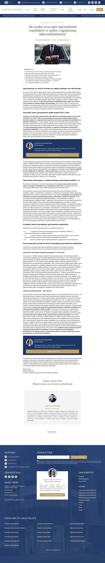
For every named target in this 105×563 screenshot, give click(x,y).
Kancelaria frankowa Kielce (76, 528)
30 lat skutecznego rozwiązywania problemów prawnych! (19, 15)
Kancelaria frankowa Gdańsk (77, 523)
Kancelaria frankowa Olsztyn (11, 536)
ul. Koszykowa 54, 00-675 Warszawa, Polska (18, 467)
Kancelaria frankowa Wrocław (12, 545)
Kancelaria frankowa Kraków (11, 532)
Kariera (92, 9)
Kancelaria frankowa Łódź (76, 532)
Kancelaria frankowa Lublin (44, 532)
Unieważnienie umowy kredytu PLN (87, 490)
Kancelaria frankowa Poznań (77, 536)
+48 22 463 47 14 (81, 2)
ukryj (33, 69)
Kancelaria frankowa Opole (44, 536)
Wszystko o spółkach (63, 40)
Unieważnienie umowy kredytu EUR (87, 495)
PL (6, 2)
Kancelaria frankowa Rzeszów (12, 540)
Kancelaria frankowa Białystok (12, 523)
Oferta (80, 507)
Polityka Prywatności (84, 478)
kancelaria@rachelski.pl (51, 2)
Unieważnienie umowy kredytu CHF (87, 492)
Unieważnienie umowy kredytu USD (87, 497)
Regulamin (81, 476)
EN (10, 2)
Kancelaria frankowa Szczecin (44, 540)
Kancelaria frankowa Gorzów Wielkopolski (15, 528)
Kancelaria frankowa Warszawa (77, 540)
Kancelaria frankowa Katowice (44, 528)
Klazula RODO (82, 481)
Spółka (54, 40)
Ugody (62, 9)
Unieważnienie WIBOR (84, 500)
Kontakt (100, 9)
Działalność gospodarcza (43, 40)
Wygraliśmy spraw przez (30, 2)
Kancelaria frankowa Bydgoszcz (45, 523)
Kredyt (35, 9)
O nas (80, 505)
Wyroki (79, 9)
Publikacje (81, 502)
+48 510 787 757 (67, 2)
